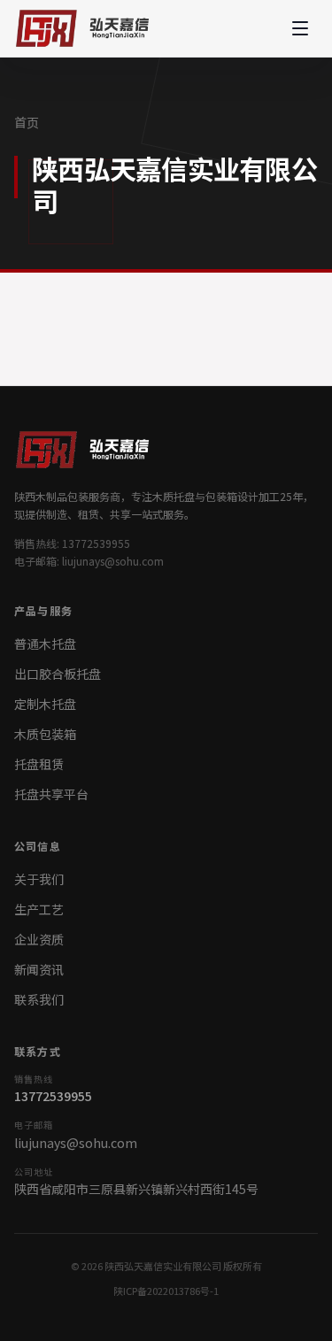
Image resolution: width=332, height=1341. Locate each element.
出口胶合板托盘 (57, 673)
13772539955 (53, 1096)
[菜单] (300, 28)
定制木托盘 (45, 704)
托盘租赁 (39, 764)
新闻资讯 (39, 969)
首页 (26, 122)
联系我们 (39, 999)
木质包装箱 (45, 734)
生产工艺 (39, 909)
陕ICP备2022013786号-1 (166, 1290)
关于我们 (39, 879)
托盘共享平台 (51, 794)
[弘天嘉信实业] (86, 28)
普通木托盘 (45, 643)
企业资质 (39, 939)
